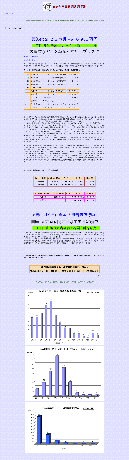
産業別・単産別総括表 (31, 56)
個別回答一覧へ (29, 60)
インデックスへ (8, 13)
